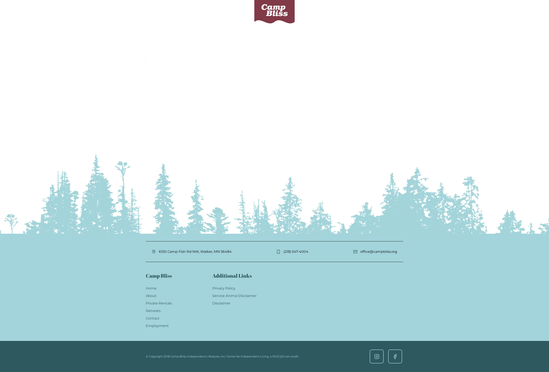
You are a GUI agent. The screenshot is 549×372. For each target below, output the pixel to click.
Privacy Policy (223, 288)
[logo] (274, 12)
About (308, 12)
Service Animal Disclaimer (234, 296)
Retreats (239, 12)
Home (151, 288)
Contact (327, 12)
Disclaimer (221, 303)
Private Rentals (207, 12)
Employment (157, 326)
